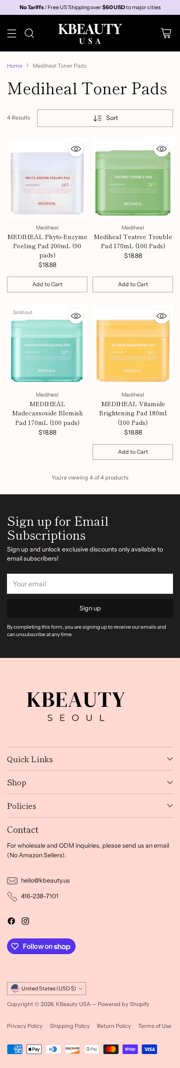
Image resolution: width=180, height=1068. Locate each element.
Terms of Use (154, 1026)
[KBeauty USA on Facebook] (11, 922)
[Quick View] (76, 149)
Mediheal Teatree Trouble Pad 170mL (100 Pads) (132, 241)
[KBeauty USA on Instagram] (25, 922)
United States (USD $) (48, 988)
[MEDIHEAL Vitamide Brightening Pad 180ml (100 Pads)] (133, 345)
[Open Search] (29, 33)
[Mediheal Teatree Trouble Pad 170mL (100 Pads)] (133, 177)
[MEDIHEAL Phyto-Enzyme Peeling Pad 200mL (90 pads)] (47, 177)
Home (14, 65)
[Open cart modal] (166, 33)
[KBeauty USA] (90, 33)
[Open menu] (12, 33)
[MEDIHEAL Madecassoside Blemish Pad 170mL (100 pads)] (47, 345)
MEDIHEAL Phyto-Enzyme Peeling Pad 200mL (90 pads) (47, 245)
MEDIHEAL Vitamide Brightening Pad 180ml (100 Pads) (133, 412)
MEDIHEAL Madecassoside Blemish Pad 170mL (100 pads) (47, 412)
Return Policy (114, 1026)
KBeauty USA (73, 1004)
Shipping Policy (70, 1026)
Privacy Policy (25, 1026)
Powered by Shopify (123, 1004)
